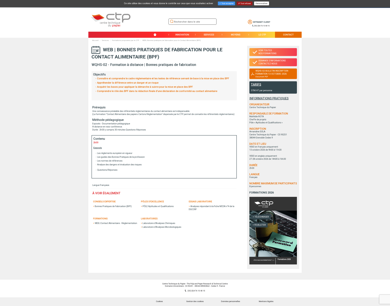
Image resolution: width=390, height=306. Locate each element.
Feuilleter (260, 225)
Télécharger (261, 217)
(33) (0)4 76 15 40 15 (261, 26)
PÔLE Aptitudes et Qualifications (158, 206)
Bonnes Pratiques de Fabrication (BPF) (113, 206)
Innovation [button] (182, 34)
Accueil (95, 40)
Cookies (159, 301)
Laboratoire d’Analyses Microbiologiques (162, 227)
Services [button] (209, 34)
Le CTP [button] (262, 34)
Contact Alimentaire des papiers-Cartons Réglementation (134, 114)
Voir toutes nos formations (268, 52)
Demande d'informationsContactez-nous (272, 62)
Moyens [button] (235, 34)
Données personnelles (230, 301)
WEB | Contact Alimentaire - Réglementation (116, 223)
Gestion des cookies (195, 301)
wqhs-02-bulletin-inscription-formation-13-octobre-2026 (272, 74)
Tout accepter (227, 3)
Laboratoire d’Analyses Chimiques (159, 223)
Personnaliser (262, 3)
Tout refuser (245, 3)
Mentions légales (266, 301)
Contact (288, 34)
